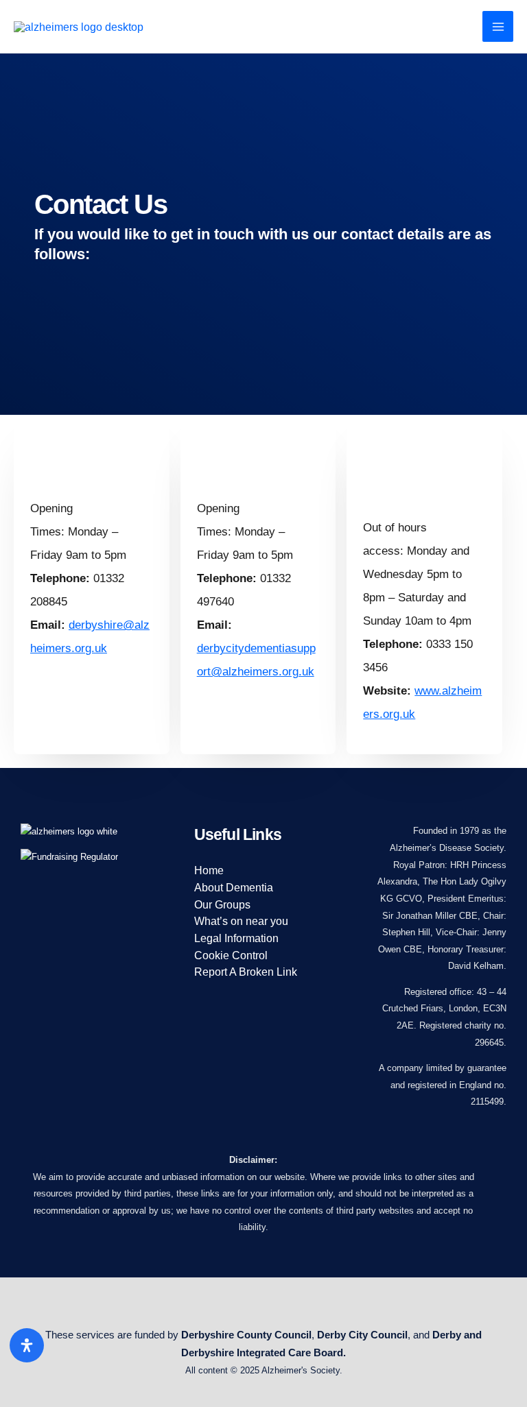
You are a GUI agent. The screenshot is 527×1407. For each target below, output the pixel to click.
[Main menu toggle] (497, 26)
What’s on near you (241, 921)
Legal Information (236, 938)
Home (209, 870)
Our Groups (222, 904)
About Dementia (233, 887)
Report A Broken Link (245, 971)
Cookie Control (231, 955)
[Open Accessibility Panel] (27, 1345)
